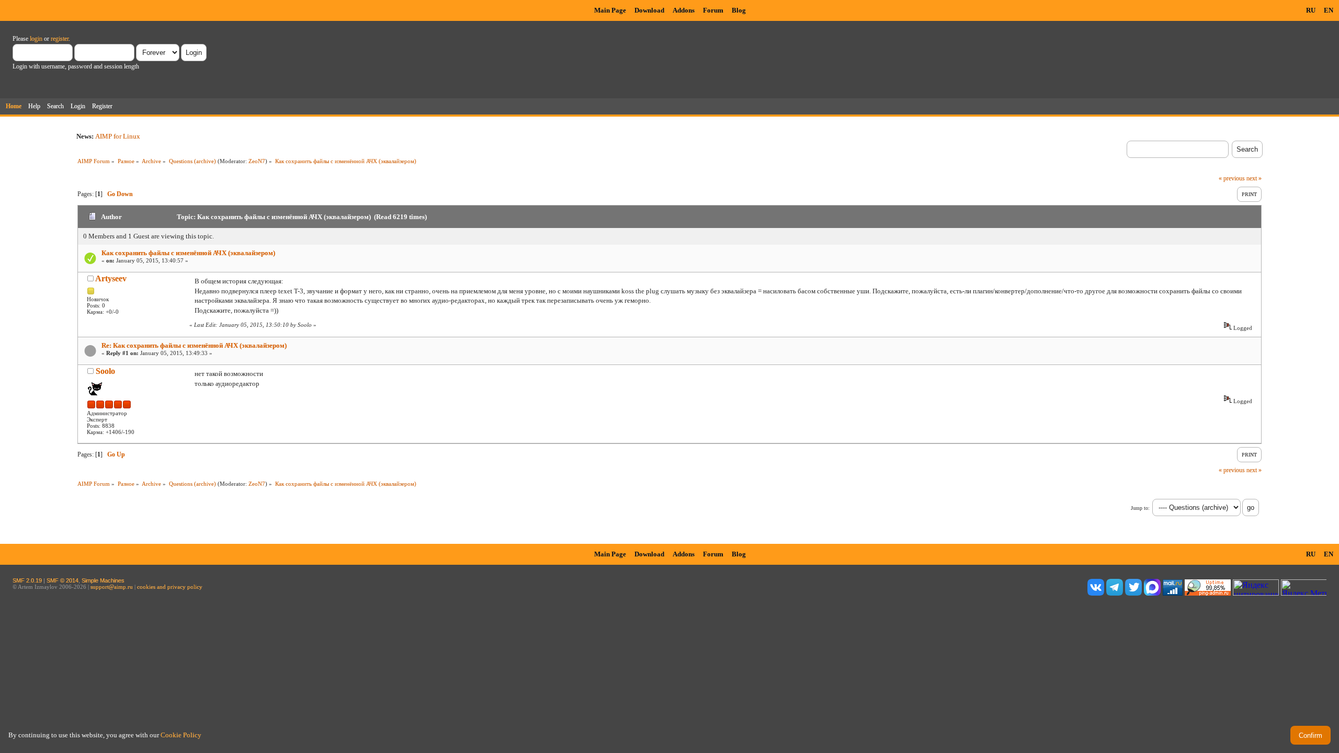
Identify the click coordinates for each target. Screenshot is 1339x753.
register (60, 38)
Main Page (610, 10)
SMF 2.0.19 (27, 580)
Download (649, 10)
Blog (739, 10)
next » (1254, 178)
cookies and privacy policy (169, 587)
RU (1310, 10)
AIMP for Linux (117, 136)
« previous (1232, 178)
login (36, 38)
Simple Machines (103, 580)
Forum (713, 10)
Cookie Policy (181, 735)
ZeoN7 (256, 161)
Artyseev (111, 278)
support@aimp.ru (111, 587)
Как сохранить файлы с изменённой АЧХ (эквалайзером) (188, 253)
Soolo (105, 371)
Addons (684, 10)
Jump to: (1140, 508)
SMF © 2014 (62, 580)
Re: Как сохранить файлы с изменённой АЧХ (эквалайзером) (194, 345)
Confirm (1310, 735)
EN (1328, 10)
